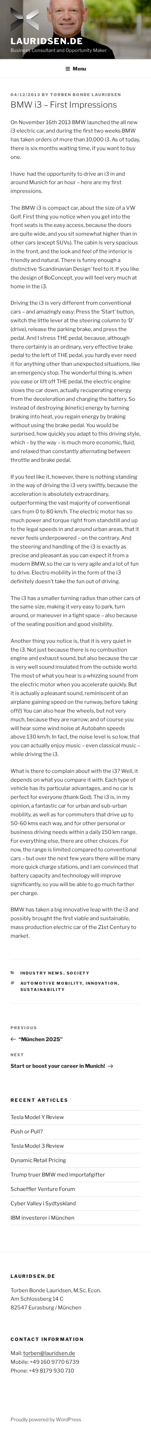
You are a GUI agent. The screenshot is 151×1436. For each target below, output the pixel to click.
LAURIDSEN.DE (47, 41)
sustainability (42, 989)
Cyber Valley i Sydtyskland (43, 1203)
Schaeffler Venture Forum (43, 1189)
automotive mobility (51, 983)
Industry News (42, 973)
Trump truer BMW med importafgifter (58, 1175)
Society (78, 973)
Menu (79, 69)
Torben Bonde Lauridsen (85, 94)
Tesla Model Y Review (37, 1117)
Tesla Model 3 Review (37, 1146)
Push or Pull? (27, 1131)
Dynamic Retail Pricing (38, 1160)
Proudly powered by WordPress (46, 1419)
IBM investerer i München (42, 1218)
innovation (102, 983)
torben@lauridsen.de (49, 1353)
